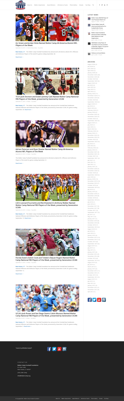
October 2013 (92, 275)
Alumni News (31, 48)
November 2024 (92, 98)
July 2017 (90, 214)
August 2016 (91, 229)
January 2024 (91, 112)
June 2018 (90, 204)
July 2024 (90, 106)
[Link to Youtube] (104, 5)
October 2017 (92, 210)
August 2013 (91, 279)
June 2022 (90, 145)
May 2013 (90, 283)
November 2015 (92, 239)
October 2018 (92, 198)
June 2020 (90, 177)
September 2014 (93, 260)
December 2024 (92, 95)
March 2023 (91, 129)
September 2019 (93, 187)
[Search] (93, 5)
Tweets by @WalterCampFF (24, 348)
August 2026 (91, 64)
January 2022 (91, 150)
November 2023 (92, 116)
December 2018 (92, 193)
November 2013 (92, 273)
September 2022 (93, 141)
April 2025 (91, 91)
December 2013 (92, 271)
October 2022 (92, 139)
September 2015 (93, 244)
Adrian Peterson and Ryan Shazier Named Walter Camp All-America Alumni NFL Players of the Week (44, 150)
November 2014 (92, 256)
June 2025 (90, 87)
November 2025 (92, 77)
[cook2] (47, 242)
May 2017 (90, 216)
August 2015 (91, 246)
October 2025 (92, 79)
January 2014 (91, 269)
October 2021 (92, 156)
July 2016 (90, 231)
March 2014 (91, 266)
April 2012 (91, 291)
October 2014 (92, 258)
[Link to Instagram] (107, 5)
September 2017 (93, 212)
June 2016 (90, 233)
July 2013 (90, 281)
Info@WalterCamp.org (23, 376)
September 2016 (93, 227)
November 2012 (92, 289)
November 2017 (92, 208)
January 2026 (91, 72)
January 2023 (91, 133)
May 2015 (90, 250)
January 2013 (91, 285)
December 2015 (92, 237)
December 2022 (92, 135)
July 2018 (90, 202)
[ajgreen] (47, 27)
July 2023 (90, 125)
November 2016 (92, 223)
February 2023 (92, 131)
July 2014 (90, 264)
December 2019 (92, 181)
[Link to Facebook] (99, 5)
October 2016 (92, 225)
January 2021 (91, 166)
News (35, 48)
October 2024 (92, 100)
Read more (19, 57)
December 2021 (92, 152)
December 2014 (92, 254)
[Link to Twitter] (102, 5)
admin (41, 48)
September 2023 (93, 120)
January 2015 (91, 252)
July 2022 (90, 143)
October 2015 (92, 241)
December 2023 (92, 114)
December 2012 (92, 287)
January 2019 (91, 191)
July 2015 (90, 248)
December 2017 (92, 206)
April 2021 (91, 164)
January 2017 (91, 219)
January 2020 (91, 179)
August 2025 (91, 83)
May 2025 (90, 89)
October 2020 (92, 173)
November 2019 (92, 183)
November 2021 (92, 154)
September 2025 (93, 81)
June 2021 (90, 162)
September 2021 (93, 158)
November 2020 (92, 170)
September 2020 (93, 175)
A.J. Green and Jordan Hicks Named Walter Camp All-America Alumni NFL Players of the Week (46, 44)
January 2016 (91, 235)
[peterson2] (47, 133)
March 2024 (91, 108)
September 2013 (93, 277)
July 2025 (90, 85)
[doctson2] (47, 81)
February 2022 (92, 148)
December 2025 (92, 75)
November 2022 (92, 137)
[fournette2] (47, 187)
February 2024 (92, 110)
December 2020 (92, 168)
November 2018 (92, 195)
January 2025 (91, 93)
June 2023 (90, 127)
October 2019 (92, 185)
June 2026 (90, 68)
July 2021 (90, 160)
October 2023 (92, 118)
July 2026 (90, 66)
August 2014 (91, 262)
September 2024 (93, 102)
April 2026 (91, 70)
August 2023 (91, 123)
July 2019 (90, 189)
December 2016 (92, 221)
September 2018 (93, 200)
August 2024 (91, 104)
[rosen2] (47, 298)
